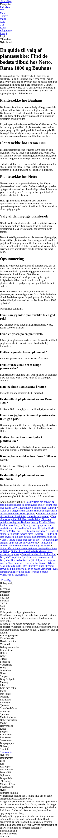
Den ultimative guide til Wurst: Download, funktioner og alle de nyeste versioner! (27, 567)
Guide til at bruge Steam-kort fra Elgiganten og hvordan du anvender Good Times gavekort (28, 512)
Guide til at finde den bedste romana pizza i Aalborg (29, 532)
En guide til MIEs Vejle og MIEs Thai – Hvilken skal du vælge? (28, 529)
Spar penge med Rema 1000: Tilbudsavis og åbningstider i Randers (28, 506)
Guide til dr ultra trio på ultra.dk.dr (38, 554)
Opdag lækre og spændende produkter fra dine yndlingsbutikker (25, 526)
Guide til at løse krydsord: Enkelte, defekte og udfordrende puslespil (28, 535)
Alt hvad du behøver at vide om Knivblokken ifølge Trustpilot (26, 544)
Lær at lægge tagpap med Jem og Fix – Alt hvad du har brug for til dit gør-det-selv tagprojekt (29, 541)
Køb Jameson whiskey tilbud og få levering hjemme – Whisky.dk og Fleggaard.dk (29, 571)
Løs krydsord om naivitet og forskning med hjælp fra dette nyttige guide (27, 503)
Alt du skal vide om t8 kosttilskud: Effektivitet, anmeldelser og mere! (28, 515)
